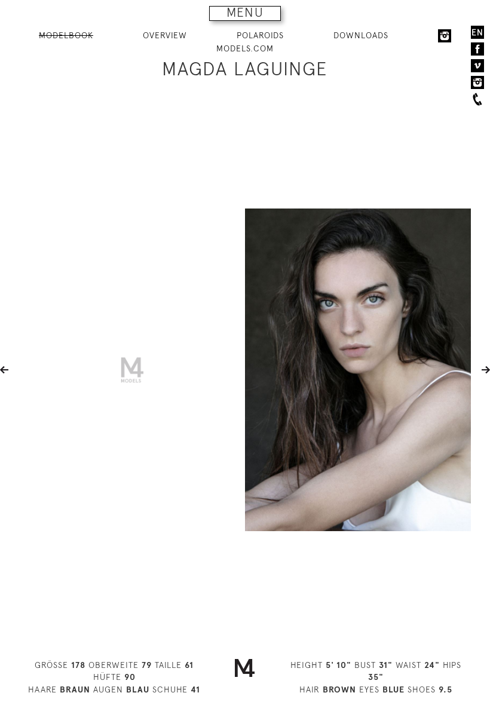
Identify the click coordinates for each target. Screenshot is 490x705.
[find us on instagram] (477, 82)
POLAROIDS (260, 35)
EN (477, 32)
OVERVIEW (165, 35)
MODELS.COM (245, 48)
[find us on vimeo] (477, 65)
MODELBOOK (66, 35)
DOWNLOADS (360, 35)
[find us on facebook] (477, 49)
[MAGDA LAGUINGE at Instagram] (444, 35)
